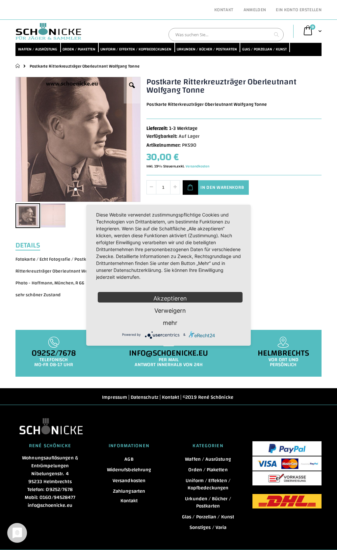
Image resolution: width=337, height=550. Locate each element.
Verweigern (170, 310)
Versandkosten (197, 166)
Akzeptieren (170, 298)
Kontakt (223, 10)
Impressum (114, 397)
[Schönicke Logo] (48, 31)
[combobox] (226, 34)
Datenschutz (144, 397)
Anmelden (255, 10)
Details (27, 244)
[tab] (32, 244)
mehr (170, 322)
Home (17, 66)
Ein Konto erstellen (299, 10)
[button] (132, 90)
